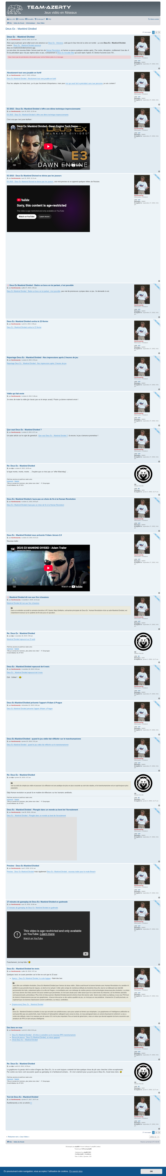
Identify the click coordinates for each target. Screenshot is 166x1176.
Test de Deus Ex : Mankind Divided (22, 1097)
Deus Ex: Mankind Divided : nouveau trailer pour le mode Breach (71, 872)
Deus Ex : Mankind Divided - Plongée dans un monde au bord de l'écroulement (42, 810)
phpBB (77, 1146)
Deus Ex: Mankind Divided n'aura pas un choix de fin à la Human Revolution (41, 499)
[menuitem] (11, 19)
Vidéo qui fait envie (15, 393)
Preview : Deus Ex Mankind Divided (23, 866)
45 (139, 488)
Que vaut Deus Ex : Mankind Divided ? (24, 430)
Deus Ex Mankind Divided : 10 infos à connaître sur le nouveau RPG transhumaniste (44, 1035)
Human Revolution (53, 50)
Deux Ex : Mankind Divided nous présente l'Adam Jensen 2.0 (34, 535)
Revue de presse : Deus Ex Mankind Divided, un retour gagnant (36, 1037)
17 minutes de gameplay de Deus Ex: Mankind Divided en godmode (37, 902)
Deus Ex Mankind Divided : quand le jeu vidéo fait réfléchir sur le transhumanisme (44, 739)
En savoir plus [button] (75, 1171)
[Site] (42, 9)
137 (139, 60)
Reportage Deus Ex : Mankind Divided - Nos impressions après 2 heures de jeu (42, 357)
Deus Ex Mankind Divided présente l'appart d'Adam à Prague (34, 703)
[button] (159, 32)
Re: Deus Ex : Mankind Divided (21, 466)
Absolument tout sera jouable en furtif (24, 73)
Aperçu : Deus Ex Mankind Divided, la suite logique (31, 978)
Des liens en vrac (14, 1027)
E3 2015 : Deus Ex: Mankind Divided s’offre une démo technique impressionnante (43, 109)
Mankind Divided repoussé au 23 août (21, 639)
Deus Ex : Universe (55, 43)
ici (31, 1103)
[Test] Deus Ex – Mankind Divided (25, 1040)
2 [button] (156, 32)
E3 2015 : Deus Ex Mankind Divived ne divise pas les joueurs (34, 176)
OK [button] (151, 1171)
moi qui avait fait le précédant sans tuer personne (84, 83)
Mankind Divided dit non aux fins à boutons (29, 597)
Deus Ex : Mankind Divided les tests (23, 969)
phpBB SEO (87, 1152)
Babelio (17, 481)
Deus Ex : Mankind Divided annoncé (27, 45)
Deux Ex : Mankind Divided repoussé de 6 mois (28, 666)
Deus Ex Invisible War (65, 53)
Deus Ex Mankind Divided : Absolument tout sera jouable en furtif (31, 79)
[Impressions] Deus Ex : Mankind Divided (27, 1004)
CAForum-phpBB (86, 1149)
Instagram (10, 481)
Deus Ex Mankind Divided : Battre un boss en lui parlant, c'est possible (41, 285)
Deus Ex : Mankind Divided (21, 28)
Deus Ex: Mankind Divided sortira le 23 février (27, 321)
